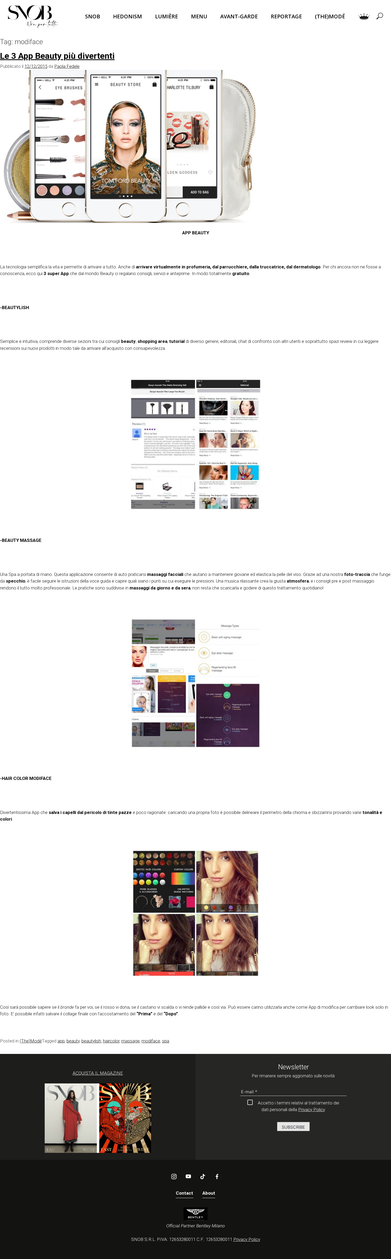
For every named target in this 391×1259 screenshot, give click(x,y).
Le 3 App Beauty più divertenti (57, 56)
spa (165, 1041)
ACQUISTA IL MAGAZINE (98, 1073)
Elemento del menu (364, 16)
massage (130, 1041)
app (61, 1041)
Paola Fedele (67, 66)
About (208, 1193)
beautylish (91, 1041)
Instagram (174, 1176)
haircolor (111, 1041)
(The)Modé (31, 1041)
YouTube (188, 1176)
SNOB (92, 16)
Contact (184, 1193)
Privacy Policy (311, 1109)
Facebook (217, 1176)
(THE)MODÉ (330, 16)
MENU (199, 16)
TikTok (202, 1176)
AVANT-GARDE (239, 16)
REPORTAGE (286, 16)
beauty (73, 1041)
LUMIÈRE (166, 16)
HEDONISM (127, 16)
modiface (151, 1041)
